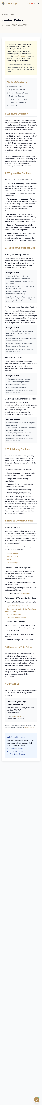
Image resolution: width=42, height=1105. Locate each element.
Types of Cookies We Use (18, 93)
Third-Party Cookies (16, 96)
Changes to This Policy (17, 102)
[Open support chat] (37, 1100)
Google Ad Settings (14, 614)
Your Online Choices (17, 754)
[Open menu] (38, 3)
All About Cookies (16, 749)
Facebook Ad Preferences (16, 618)
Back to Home (9, 15)
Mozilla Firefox (12, 556)
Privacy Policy (29, 727)
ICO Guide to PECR (17, 751)
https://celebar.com (20, 56)
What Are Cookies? (16, 87)
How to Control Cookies (18, 99)
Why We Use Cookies (17, 90)
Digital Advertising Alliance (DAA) (19, 606)
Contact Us (13, 105)
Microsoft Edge (12, 563)
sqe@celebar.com (25, 593)
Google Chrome (13, 553)
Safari (9, 559)
